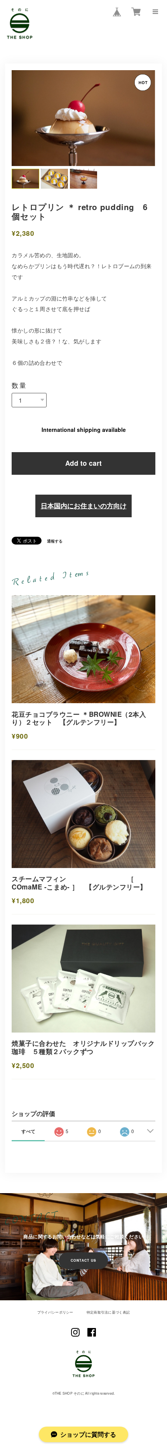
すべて (28, 1143)
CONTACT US (84, 1272)
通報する (55, 553)
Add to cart (83, 475)
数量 (19, 397)
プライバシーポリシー (55, 1324)
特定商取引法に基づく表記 (108, 1324)
